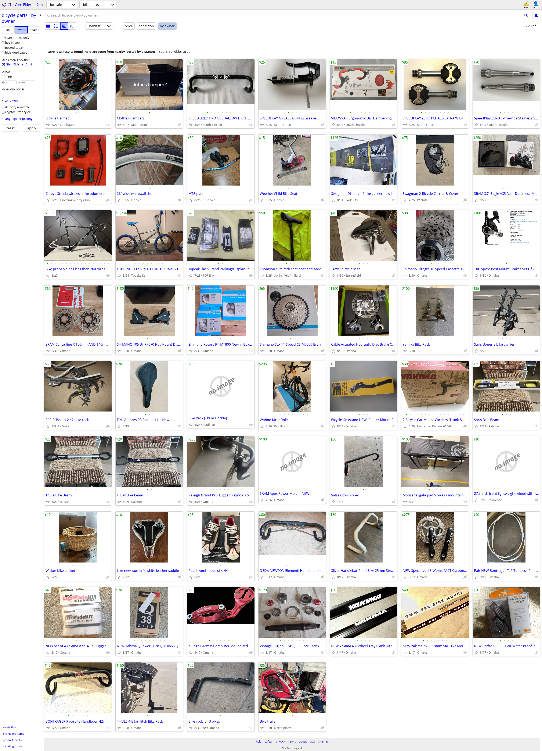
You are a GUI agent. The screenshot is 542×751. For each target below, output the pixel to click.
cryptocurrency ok (17, 112)
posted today (14, 48)
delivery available (17, 107)
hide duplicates (16, 52)
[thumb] (56, 26)
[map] (72, 26)
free (9, 76)
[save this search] (536, 15)
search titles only (17, 38)
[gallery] (64, 26)
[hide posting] (108, 124)
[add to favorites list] (47, 124)
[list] (48, 26)
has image (12, 42)
